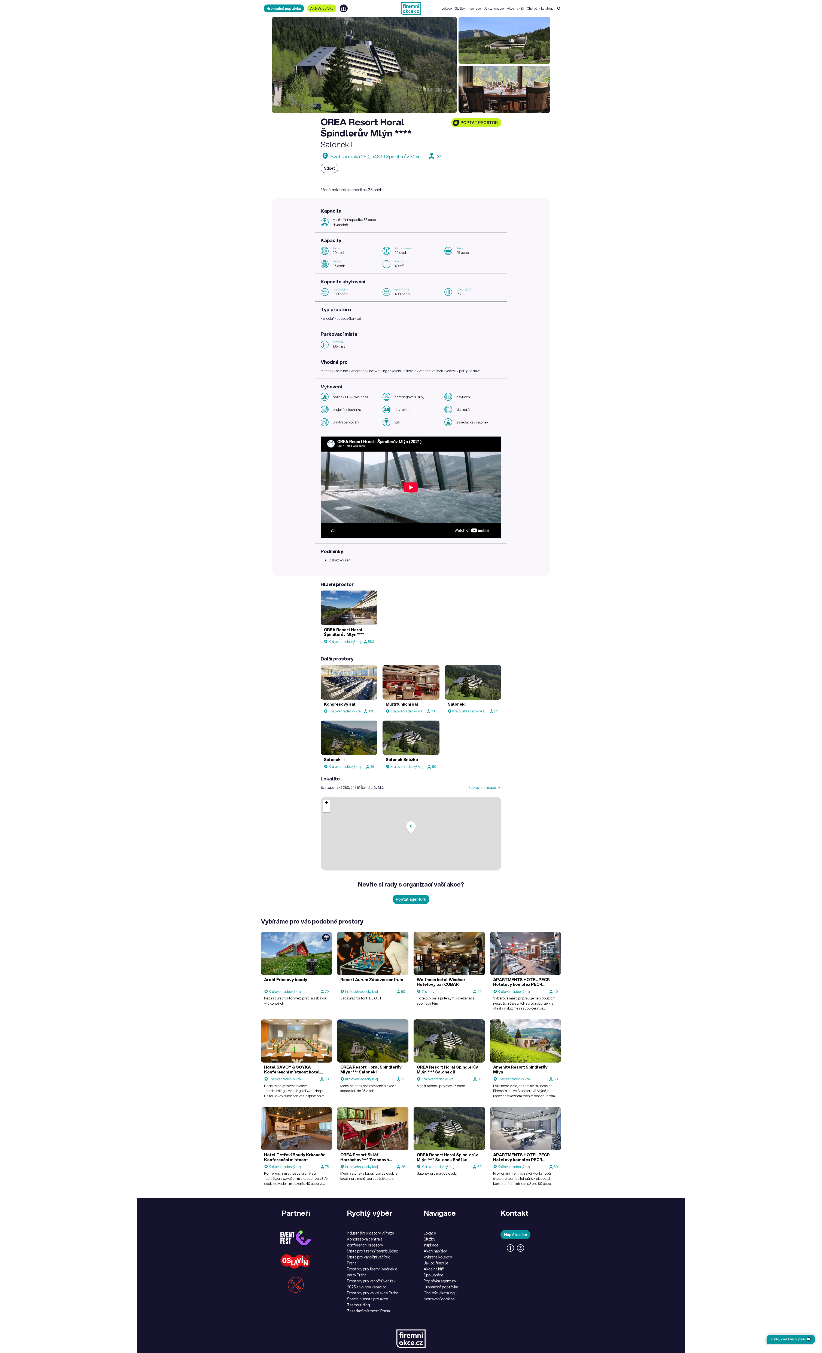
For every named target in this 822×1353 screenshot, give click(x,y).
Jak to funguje (494, 8)
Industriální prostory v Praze (370, 1233)
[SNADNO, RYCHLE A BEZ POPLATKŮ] (411, 8)
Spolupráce (433, 1275)
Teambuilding (358, 1305)
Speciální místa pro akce (367, 1299)
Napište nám (515, 1234)
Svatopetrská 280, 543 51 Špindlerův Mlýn (376, 156)
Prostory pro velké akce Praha (372, 1293)
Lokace (446, 8)
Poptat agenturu (411, 899)
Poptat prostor (479, 122)
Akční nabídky (322, 8)
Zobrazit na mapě (482, 787)
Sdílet (329, 168)
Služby (460, 8)
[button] (411, 827)
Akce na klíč (515, 8)
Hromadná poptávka (284, 8)
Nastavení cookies (439, 1299)
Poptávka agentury (440, 1281)
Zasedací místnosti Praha (368, 1311)
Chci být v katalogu (540, 8)
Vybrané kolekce (438, 1257)
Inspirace (474, 8)
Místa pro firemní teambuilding (372, 1251)
